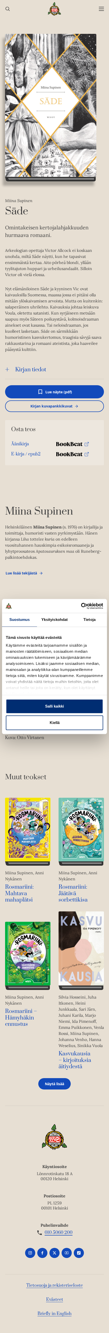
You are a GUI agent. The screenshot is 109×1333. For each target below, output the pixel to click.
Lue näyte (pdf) (58, 394)
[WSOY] (54, 9)
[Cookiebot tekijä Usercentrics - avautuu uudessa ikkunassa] (81, 606)
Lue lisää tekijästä (21, 574)
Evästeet (54, 1299)
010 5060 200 (58, 1232)
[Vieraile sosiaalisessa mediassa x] (54, 1253)
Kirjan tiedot (30, 369)
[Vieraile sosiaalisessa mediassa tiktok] (79, 1253)
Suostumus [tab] (19, 619)
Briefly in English (54, 1314)
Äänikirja (20, 445)
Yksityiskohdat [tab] (54, 619)
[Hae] (8, 9)
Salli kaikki (54, 706)
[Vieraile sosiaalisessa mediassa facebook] (42, 1253)
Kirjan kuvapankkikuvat (51, 406)
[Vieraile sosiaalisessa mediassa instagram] (30, 1253)
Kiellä (55, 722)
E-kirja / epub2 (26, 455)
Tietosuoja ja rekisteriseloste (54, 1285)
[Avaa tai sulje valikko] (101, 9)
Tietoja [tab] (89, 619)
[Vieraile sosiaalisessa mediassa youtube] (67, 1253)
